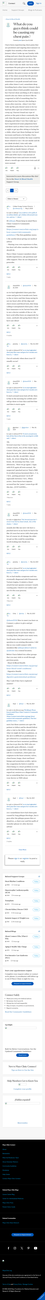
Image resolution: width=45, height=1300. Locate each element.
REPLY (9, 274)
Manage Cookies (28, 1284)
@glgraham (25, 427)
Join (30, 3)
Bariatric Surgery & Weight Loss (17, 918)
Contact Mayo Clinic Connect (12, 1178)
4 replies (9, 335)
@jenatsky (24, 344)
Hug (18, 170)
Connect (11, 3)
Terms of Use (6, 1284)
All (39, 876)
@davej (33, 648)
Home (5, 10)
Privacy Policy (17, 1284)
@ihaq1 (12, 221)
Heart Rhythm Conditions (14, 881)
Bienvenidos (23, 1123)
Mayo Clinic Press (8, 1203)
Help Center (6, 1174)
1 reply (8, 277)
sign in (17, 858)
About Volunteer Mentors (10, 1162)
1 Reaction (10, 497)
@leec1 (27, 648)
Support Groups (18, 10)
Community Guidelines (9, 1166)
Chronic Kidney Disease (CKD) (16, 909)
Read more (22, 1055)
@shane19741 (27, 285)
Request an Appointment (22, 1235)
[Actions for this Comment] (36, 267)
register (25, 858)
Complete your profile (23, 1089)
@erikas (21, 613)
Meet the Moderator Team (11, 1158)
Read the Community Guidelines (18, 1012)
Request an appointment (22, 983)
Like (6, 170)
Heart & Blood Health (12, 19)
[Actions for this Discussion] (38, 168)
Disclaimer (6, 1170)
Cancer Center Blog (8, 1194)
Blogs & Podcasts (35, 10)
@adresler (11, 650)
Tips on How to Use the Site (22, 1070)
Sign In (38, 3)
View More (22, 850)
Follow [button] (36, 881)
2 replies (9, 841)
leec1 (22, 40)
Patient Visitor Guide (9, 1207)
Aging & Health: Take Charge (16, 946)
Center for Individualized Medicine (13, 1198)
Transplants (9, 900)
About (4, 1149)
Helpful (12, 170)
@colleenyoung (17, 208)
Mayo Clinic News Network (11, 1223)
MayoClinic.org (7, 1270)
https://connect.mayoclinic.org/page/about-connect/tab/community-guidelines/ (22, 232)
